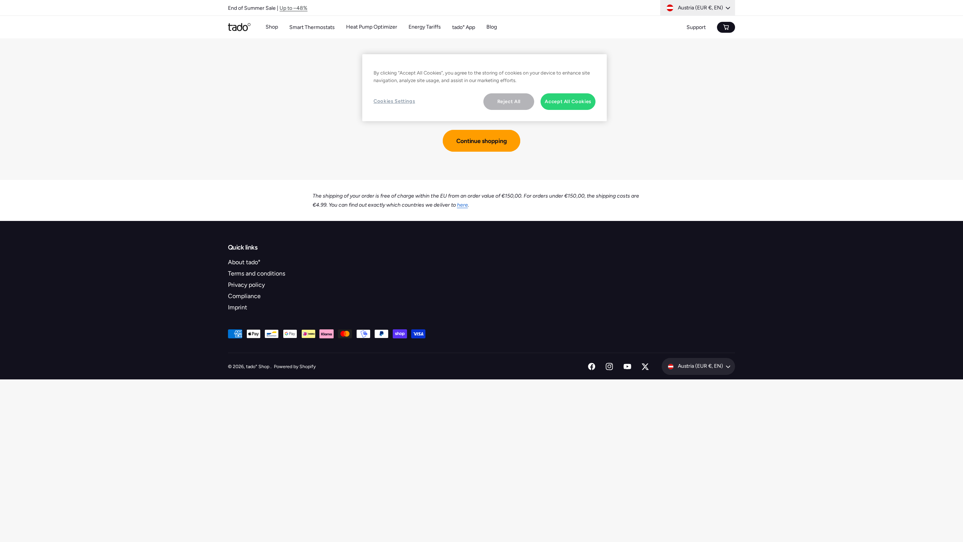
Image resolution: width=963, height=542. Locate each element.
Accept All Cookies (568, 101)
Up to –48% (293, 8)
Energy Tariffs (425, 27)
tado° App (463, 27)
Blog (491, 27)
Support (696, 27)
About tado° (244, 262)
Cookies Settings (394, 101)
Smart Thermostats (312, 27)
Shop (272, 27)
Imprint (237, 307)
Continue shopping (481, 141)
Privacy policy (246, 284)
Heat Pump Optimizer (371, 27)
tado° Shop (258, 366)
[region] (484, 87)
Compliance (244, 296)
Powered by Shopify (295, 366)
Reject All (509, 101)
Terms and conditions (256, 273)
